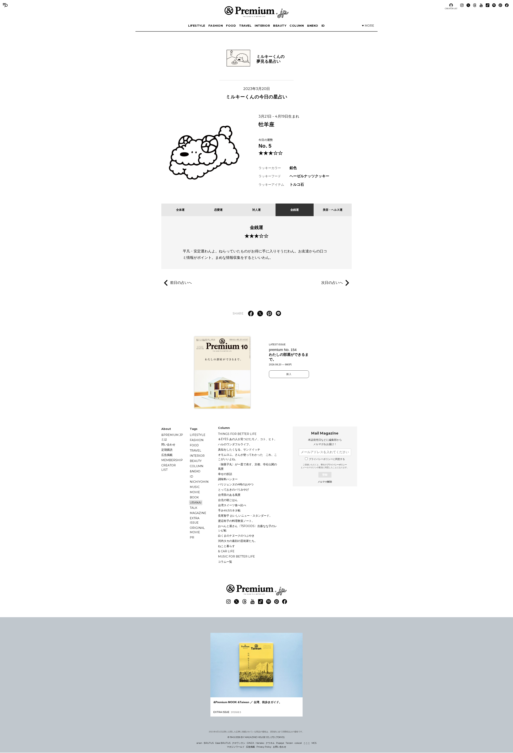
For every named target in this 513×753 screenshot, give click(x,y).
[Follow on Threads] (475, 5)
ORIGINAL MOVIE (197, 530)
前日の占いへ (181, 282)
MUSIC (195, 487)
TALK (193, 508)
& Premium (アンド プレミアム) (256, 12)
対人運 (256, 210)
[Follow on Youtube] (481, 5)
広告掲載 (167, 455)
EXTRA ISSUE (194, 520)
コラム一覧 (225, 561)
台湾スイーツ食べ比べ (232, 505)
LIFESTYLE (196, 25)
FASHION (215, 25)
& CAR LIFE (226, 551)
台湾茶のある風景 (229, 495)
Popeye (280, 743)
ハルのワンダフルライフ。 (235, 444)
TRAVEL (245, 25)
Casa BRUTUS (222, 743)
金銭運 (294, 210)
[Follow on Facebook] (507, 5)
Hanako (260, 743)
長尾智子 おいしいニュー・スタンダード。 (245, 515)
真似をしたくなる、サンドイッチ (239, 449)
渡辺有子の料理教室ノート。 (236, 521)
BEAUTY (279, 25)
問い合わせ (168, 444)
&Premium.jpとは (172, 437)
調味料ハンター (228, 479)
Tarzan (289, 743)
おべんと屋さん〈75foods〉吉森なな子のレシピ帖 (247, 528)
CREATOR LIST (451, 8)
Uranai (196, 502)
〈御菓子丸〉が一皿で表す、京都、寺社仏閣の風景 (247, 467)
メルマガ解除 (325, 481)
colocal (298, 743)
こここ (306, 743)
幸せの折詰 (225, 474)
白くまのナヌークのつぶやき (236, 535)
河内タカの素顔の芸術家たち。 (237, 541)
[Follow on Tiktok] (487, 5)
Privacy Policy (263, 746)
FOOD (231, 25)
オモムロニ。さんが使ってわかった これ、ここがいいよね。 (247, 457)
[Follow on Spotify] (494, 5)
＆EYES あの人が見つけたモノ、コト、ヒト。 (247, 439)
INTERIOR (262, 25)
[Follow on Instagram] (462, 5)
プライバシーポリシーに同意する (327, 459)
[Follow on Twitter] (468, 5)
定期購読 (167, 450)
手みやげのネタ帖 (229, 510)
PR (192, 537)
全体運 (180, 210)
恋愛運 (218, 210)
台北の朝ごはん (228, 500)
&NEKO (312, 25)
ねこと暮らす (226, 546)
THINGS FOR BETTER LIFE (237, 434)
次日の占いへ (332, 282)
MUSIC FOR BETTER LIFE (236, 556)
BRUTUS (209, 743)
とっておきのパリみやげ (233, 489)
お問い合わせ (279, 746)
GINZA (250, 743)
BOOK (194, 497)
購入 (289, 374)
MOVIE (195, 492)
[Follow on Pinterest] (500, 5)
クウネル (270, 743)
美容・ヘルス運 (332, 210)
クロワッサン (238, 743)
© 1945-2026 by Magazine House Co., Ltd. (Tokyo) (256, 737)
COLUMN (297, 25)
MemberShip (172, 460)
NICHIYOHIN (199, 482)
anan (199, 743)
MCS (314, 743)
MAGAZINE (198, 513)
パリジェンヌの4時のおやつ (235, 484)
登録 (324, 474)
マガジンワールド (235, 746)
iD (323, 25)
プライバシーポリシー (337, 465)
